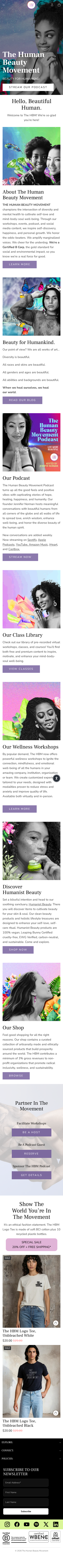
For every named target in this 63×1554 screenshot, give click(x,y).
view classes (21, 669)
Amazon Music (38, 544)
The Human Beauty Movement (35, 1550)
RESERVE (31, 1153)
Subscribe (26, 1511)
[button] (56, 778)
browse (16, 1076)
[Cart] (59, 4)
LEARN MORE (19, 264)
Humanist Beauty (40, 904)
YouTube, (22, 544)
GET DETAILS (31, 1175)
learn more (19, 809)
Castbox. (14, 549)
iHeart (53, 544)
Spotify (32, 540)
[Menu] (3, 5)
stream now (20, 557)
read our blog (22, 400)
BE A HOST (31, 1132)
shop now (18, 950)
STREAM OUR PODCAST (28, 87)
